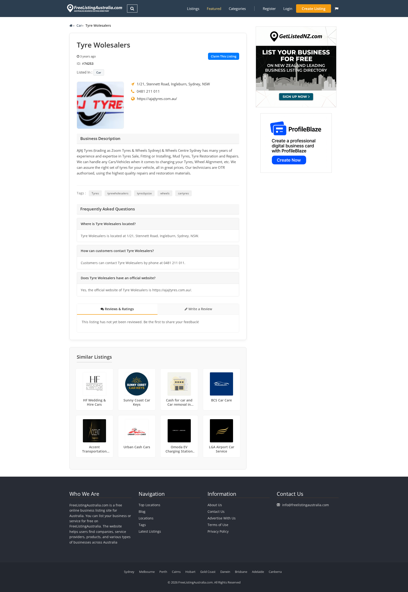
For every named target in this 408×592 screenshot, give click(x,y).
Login (287, 8)
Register (269, 8)
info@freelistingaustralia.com (305, 505)
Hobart (190, 572)
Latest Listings (150, 531)
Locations (146, 518)
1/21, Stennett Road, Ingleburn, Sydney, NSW (173, 84)
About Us (215, 505)
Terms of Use (218, 524)
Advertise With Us (222, 518)
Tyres (95, 193)
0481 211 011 (148, 91)
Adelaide (258, 572)
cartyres (183, 193)
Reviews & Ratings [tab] (119, 309)
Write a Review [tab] (199, 309)
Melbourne (147, 572)
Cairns (176, 572)
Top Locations (149, 505)
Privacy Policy (218, 531)
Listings (193, 8)
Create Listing (313, 8)
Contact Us (216, 511)
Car (79, 25)
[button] (336, 8)
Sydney (129, 572)
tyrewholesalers (117, 193)
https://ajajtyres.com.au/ (157, 98)
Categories (237, 8)
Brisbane (241, 572)
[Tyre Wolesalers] (100, 104)
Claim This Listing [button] (223, 56)
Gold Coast (208, 572)
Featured (214, 8)
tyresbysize (144, 193)
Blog (142, 511)
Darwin (225, 572)
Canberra (275, 572)
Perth (163, 572)
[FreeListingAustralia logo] (94, 8)
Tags (142, 524)
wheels (165, 193)
